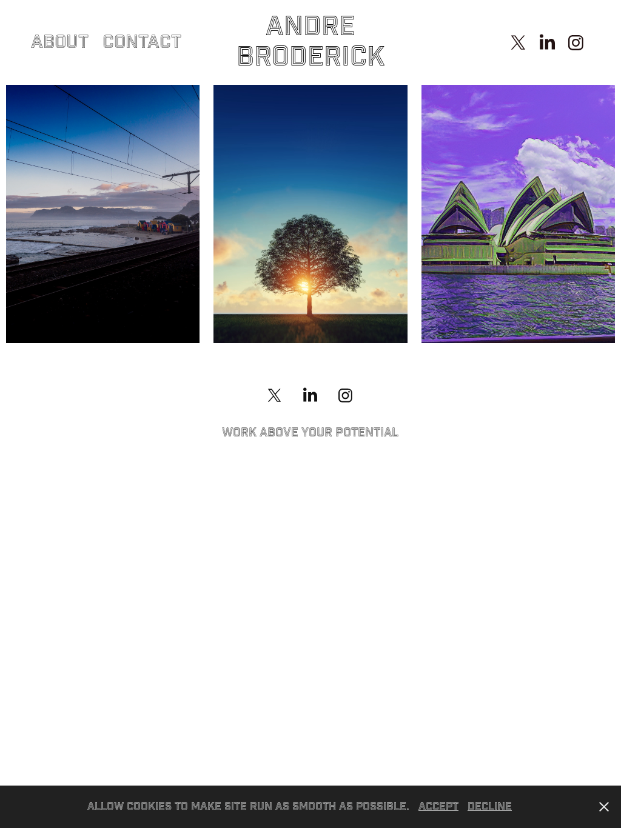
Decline (490, 806)
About (60, 42)
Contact (141, 42)
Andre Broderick (311, 42)
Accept (438, 806)
